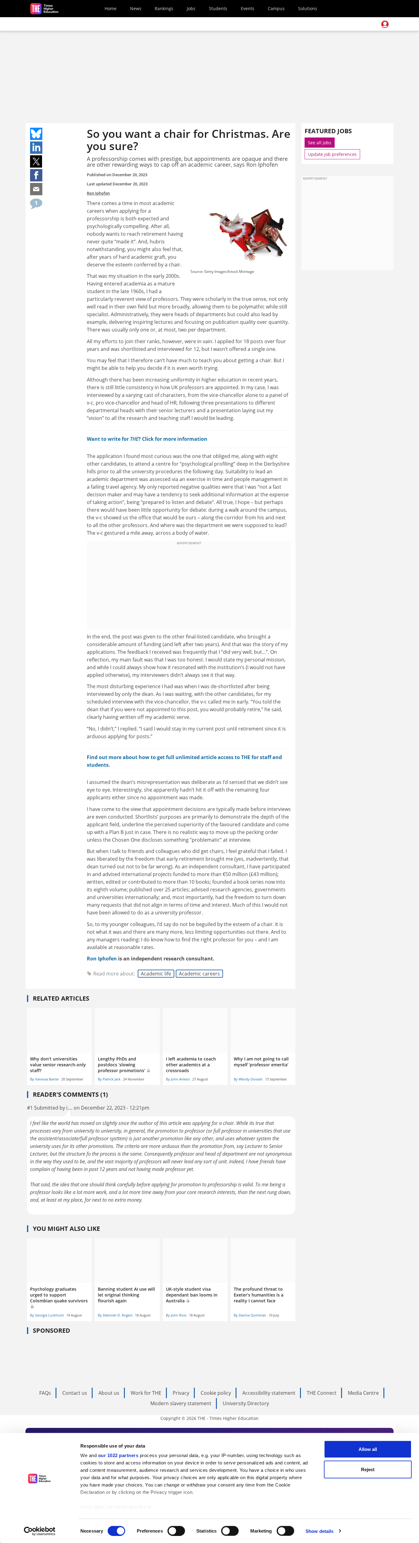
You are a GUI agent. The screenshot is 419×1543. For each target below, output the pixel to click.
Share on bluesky (36, 134)
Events (247, 8)
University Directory (246, 1403)
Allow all (368, 1449)
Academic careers (199, 973)
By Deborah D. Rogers (115, 1315)
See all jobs (319, 142)
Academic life (156, 973)
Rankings (164, 8)
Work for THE (146, 1393)
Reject (368, 1469)
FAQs (45, 1393)
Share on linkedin (36, 148)
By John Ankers (178, 1079)
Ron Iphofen (98, 193)
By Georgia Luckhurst (47, 1315)
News (135, 8)
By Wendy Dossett (248, 1079)
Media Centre (363, 1393)
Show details (319, 1530)
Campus (276, 8)
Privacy (181, 1393)
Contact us (74, 1393)
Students (218, 8)
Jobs (191, 8)
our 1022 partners (118, 1455)
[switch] (176, 1531)
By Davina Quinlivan (250, 1315)
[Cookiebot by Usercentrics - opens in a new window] (40, 1531)
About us (108, 1393)
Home (111, 8)
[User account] (385, 24)
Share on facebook (36, 175)
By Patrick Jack (109, 1079)
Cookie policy (216, 1393)
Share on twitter (36, 161)
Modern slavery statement (180, 1403)
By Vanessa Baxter (44, 1079)
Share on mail (36, 189)
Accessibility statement (268, 1393)
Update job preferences (332, 154)
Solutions (307, 8)
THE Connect (321, 1393)
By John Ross (176, 1315)
